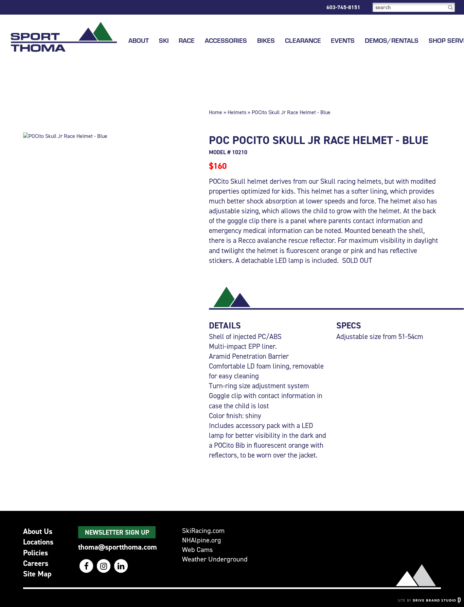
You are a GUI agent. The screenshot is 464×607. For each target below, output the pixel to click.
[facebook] (86, 566)
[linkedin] (121, 566)
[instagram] (104, 566)
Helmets (237, 112)
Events (343, 40)
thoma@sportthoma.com (117, 547)
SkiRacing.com (203, 530)
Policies (35, 553)
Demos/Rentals (391, 40)
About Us (37, 531)
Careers (35, 563)
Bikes (266, 40)
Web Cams (197, 549)
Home (215, 112)
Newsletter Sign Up (117, 532)
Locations (38, 542)
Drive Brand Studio (435, 600)
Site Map (37, 574)
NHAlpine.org (201, 540)
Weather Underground (215, 559)
